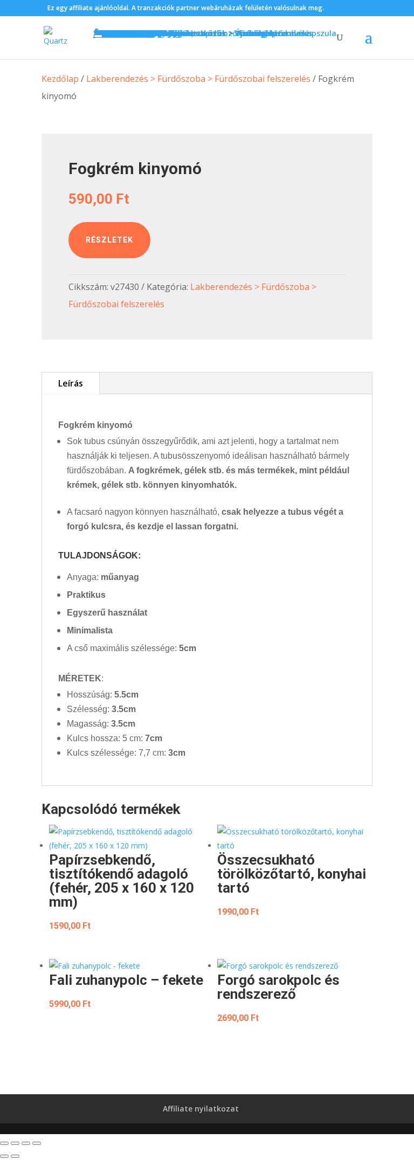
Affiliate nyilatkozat (201, 1108)
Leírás (70, 383)
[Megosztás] (26, 1143)
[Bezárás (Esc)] (36, 1143)
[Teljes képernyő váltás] (15, 1143)
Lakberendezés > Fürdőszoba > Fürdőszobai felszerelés (198, 79)
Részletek (109, 240)
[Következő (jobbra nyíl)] (15, 1156)
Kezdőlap (60, 79)
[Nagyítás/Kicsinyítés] (4, 1143)
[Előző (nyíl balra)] (4, 1156)
